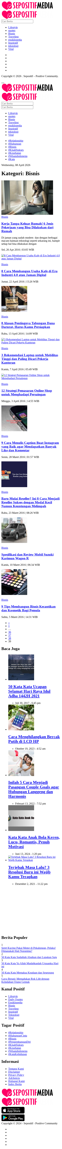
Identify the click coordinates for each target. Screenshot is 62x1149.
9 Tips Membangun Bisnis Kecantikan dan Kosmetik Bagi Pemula (28, 608)
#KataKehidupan (17, 1054)
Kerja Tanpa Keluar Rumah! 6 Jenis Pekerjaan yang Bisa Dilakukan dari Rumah (27, 227)
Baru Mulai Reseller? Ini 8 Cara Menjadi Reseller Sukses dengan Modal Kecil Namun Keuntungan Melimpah (30, 502)
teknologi (13, 45)
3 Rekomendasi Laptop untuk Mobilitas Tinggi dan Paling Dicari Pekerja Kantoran (29, 358)
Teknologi (13, 1014)
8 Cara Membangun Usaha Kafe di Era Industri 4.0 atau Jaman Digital (29, 273)
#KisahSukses (16, 149)
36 (9, 632)
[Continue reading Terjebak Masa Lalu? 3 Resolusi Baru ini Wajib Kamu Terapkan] (34, 860)
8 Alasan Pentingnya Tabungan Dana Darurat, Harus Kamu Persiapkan (28, 325)
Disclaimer (14, 1071)
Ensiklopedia (15, 1002)
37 (9, 635)
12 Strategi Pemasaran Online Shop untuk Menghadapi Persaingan (26, 392)
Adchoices (14, 1078)
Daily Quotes (15, 999)
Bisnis (11, 33)
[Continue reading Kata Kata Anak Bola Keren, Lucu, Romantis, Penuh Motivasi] (21, 830)
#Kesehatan (14, 153)
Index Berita (15, 1084)
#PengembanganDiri (19, 1041)
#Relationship (15, 140)
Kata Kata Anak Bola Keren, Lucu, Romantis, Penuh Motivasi (34, 842)
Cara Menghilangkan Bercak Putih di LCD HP (34, 739)
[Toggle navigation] (2, 82)
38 (9, 638)
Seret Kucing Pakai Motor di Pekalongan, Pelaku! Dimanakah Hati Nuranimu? (28, 949)
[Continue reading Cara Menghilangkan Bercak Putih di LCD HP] (21, 729)
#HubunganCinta (17, 1035)
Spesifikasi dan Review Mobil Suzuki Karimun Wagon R (27, 556)
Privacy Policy (16, 1074)
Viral (11, 49)
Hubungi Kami (16, 1081)
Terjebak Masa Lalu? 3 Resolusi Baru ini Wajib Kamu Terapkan (29, 872)
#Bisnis (12, 146)
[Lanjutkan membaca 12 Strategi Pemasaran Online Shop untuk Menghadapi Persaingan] (31, 378)
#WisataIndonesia (17, 156)
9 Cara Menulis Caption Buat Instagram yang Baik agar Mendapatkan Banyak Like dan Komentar (30, 446)
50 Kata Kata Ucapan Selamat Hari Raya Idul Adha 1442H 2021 (29, 691)
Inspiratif (13, 42)
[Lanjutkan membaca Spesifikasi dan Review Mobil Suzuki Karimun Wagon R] (14, 542)
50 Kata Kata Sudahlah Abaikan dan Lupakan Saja (29, 957)
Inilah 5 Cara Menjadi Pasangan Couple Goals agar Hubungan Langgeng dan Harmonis (33, 789)
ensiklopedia (15, 39)
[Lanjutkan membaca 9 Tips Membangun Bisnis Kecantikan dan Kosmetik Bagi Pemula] (14, 594)
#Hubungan (14, 143)
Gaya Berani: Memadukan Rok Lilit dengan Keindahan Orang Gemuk (25, 980)
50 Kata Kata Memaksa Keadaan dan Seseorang (27, 972)
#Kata (11, 159)
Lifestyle (13, 27)
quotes (11, 30)
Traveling (13, 36)
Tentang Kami (16, 1068)
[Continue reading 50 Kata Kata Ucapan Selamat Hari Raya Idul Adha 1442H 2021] (21, 679)
